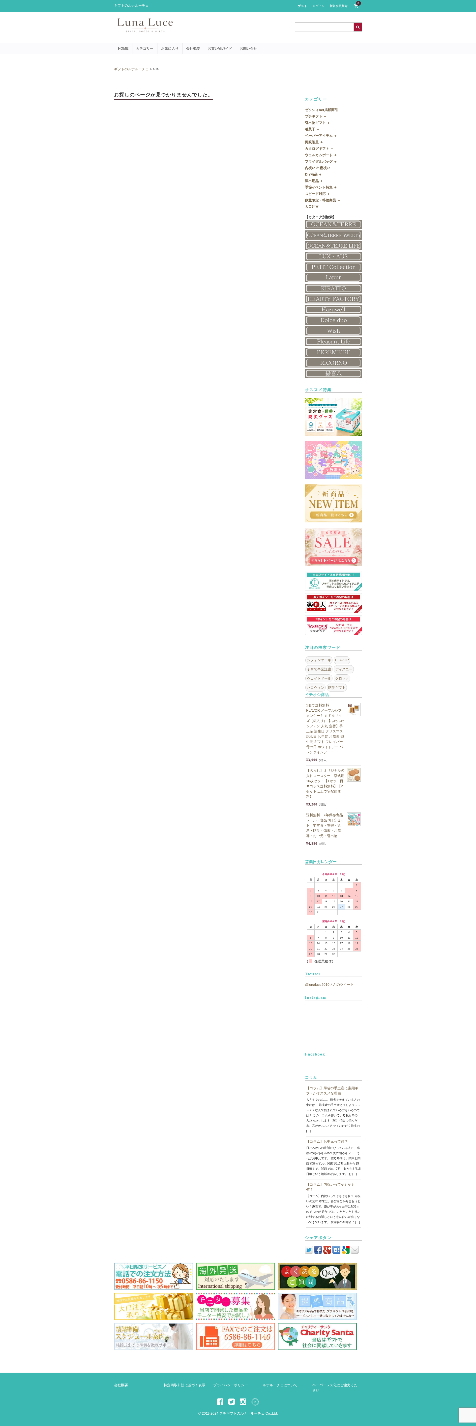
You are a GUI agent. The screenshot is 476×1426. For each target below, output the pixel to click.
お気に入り (169, 48)
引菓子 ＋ (312, 129)
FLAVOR (342, 660)
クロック (342, 678)
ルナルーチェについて (280, 1385)
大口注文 (312, 207)
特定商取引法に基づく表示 (184, 1385)
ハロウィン (315, 688)
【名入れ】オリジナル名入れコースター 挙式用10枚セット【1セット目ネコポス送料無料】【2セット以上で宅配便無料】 (325, 783)
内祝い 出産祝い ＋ (320, 168)
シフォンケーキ (319, 660)
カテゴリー (144, 48)
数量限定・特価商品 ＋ (323, 200)
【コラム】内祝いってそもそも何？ (330, 1187)
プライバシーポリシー (230, 1385)
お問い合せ (248, 48)
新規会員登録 (339, 6)
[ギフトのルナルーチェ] (188, 30)
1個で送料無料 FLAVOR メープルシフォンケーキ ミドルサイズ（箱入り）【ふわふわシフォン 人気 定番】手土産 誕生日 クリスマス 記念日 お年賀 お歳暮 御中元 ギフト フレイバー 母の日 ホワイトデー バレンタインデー (325, 728)
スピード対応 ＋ (317, 194)
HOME (123, 48)
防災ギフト (337, 688)
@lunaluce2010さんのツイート (329, 985)
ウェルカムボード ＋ (321, 155)
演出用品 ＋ (314, 181)
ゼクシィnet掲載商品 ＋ (324, 110)
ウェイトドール (319, 678)
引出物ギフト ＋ (317, 123)
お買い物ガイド (220, 48)
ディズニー (344, 669)
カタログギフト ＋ (319, 148)
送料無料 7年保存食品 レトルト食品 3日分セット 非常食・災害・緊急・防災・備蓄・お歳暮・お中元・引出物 (325, 825)
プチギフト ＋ (316, 116)
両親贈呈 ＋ (314, 142)
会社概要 (193, 48)
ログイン (319, 6)
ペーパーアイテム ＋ (321, 136)
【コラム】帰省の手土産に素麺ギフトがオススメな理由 (332, 1090)
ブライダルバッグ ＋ (321, 161)
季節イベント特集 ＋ (321, 187)
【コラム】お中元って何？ (327, 1141)
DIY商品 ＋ (313, 174)
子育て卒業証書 (319, 669)
